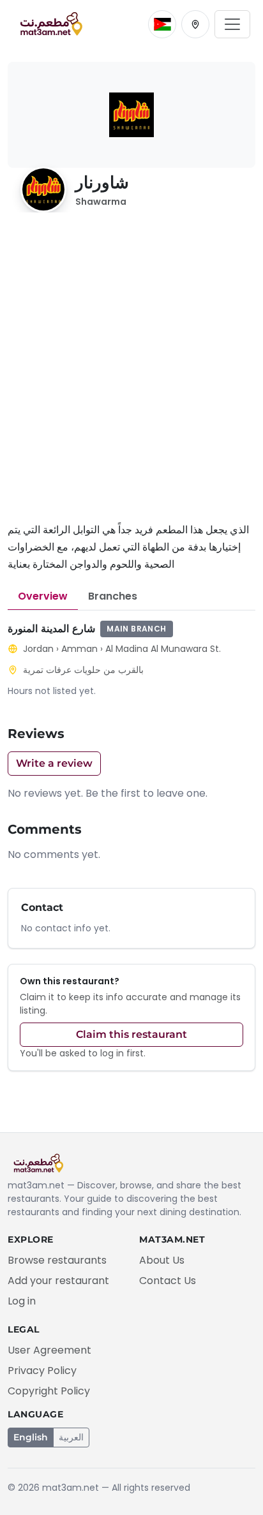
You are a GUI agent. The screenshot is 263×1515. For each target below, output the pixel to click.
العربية (71, 1437)
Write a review (54, 763)
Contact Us (167, 1280)
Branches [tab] (112, 596)
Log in (22, 1301)
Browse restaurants (57, 1260)
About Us (161, 1260)
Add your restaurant (58, 1280)
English (30, 1437)
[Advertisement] (131, 374)
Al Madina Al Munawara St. (163, 648)
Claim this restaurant (131, 1034)
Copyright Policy (49, 1391)
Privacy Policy (42, 1370)
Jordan (38, 648)
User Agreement (49, 1350)
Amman (79, 648)
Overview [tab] (43, 596)
